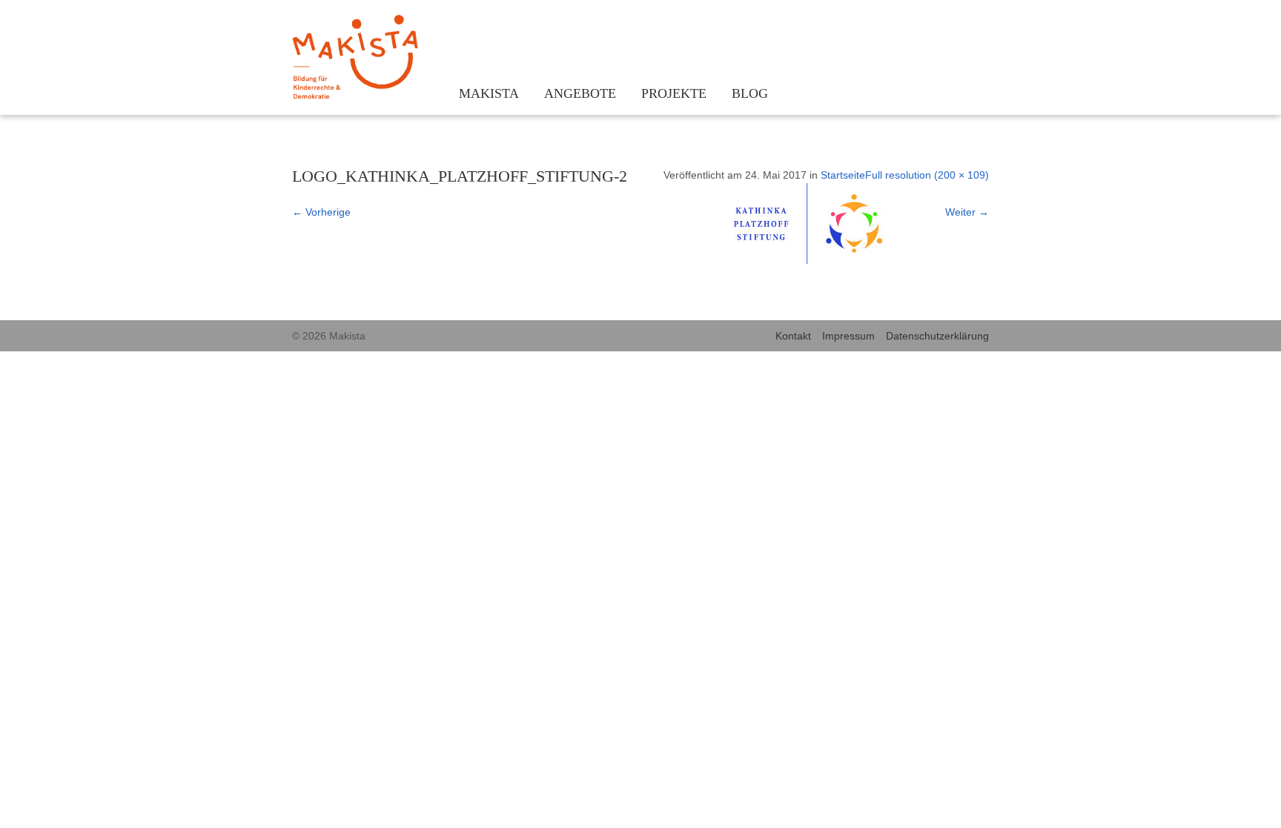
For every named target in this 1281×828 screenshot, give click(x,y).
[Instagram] (935, 24)
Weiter (967, 212)
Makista (489, 93)
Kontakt (793, 336)
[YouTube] (979, 24)
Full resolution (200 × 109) (927, 175)
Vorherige (321, 212)
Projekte (673, 93)
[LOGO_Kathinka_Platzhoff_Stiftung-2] (808, 260)
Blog (750, 93)
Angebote (580, 93)
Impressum (848, 336)
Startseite (843, 175)
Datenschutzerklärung (937, 336)
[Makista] (355, 59)
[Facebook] (957, 24)
